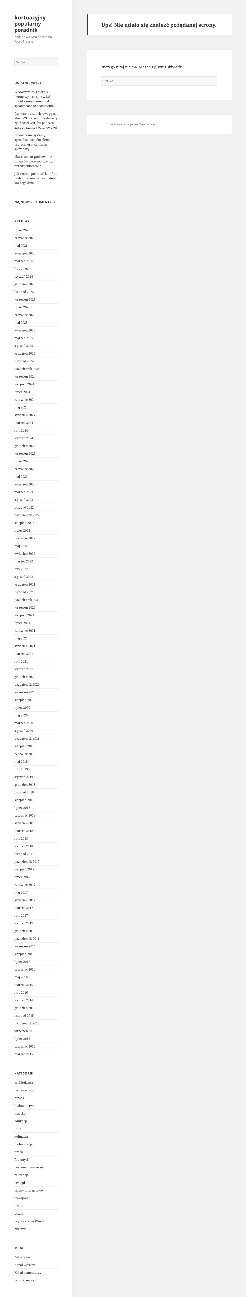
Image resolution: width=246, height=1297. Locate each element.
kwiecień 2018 (24, 823)
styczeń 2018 (23, 846)
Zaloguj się (22, 1257)
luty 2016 (21, 992)
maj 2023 (21, 476)
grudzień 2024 (24, 353)
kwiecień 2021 (24, 646)
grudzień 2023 (24, 446)
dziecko (20, 1113)
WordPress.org (25, 1280)
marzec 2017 (23, 908)
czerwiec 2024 (24, 399)
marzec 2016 (23, 985)
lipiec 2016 (22, 962)
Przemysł (21, 1159)
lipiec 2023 (22, 461)
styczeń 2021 (23, 669)
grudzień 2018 (24, 784)
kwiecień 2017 (24, 900)
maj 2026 (21, 246)
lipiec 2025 (22, 307)
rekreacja (21, 1175)
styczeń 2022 (23, 577)
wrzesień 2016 (25, 946)
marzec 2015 (23, 1054)
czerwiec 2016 (24, 969)
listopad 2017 (24, 854)
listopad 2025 (24, 292)
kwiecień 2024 (24, 415)
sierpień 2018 (24, 800)
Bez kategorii (24, 1090)
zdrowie (20, 1229)
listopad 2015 (24, 1015)
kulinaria (21, 1136)
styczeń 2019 (23, 777)
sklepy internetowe (28, 1190)
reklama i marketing (29, 1167)
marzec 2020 (23, 723)
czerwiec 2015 (24, 1046)
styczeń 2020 (23, 731)
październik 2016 (27, 938)
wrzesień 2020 (25, 692)
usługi (18, 1213)
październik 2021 (27, 600)
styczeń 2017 (23, 923)
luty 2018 (21, 838)
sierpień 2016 (24, 954)
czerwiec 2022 (24, 538)
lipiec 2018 (22, 808)
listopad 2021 (24, 592)
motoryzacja (23, 1144)
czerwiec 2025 (24, 315)
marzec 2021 (23, 654)
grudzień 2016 (24, 931)
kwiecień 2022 (24, 553)
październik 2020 (27, 684)
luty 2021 (21, 661)
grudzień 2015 (24, 1008)
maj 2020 (21, 715)
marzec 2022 (23, 561)
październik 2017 (27, 861)
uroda (18, 1206)
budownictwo (24, 1106)
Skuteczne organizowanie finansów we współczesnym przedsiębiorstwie (34, 161)
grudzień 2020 (24, 677)
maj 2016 (21, 977)
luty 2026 (21, 269)
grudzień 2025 (24, 284)
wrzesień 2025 (25, 299)
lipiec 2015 (22, 1039)
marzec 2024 (23, 423)
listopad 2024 (24, 361)
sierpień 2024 (24, 384)
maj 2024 (21, 407)
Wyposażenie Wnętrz (30, 1221)
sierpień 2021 (24, 615)
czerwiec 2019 (24, 754)
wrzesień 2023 (25, 453)
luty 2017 (21, 915)
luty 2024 (21, 430)
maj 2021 (21, 638)
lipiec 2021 (22, 623)
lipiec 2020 (22, 707)
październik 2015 (27, 1023)
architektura (23, 1082)
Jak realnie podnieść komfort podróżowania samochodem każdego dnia (35, 178)
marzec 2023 (23, 492)
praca (18, 1152)
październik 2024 (27, 369)
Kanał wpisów (24, 1265)
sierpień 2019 (24, 746)
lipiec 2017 (22, 877)
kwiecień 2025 (24, 330)
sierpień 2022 (24, 523)
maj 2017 (21, 892)
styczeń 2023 (23, 500)
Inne (17, 1129)
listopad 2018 (24, 792)
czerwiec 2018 (24, 815)
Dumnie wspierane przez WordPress (128, 124)
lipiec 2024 (22, 392)
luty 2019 (21, 769)
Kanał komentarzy (27, 1272)
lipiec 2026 (22, 230)
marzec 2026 (23, 261)
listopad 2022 (24, 507)
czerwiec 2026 (24, 238)
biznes (19, 1098)
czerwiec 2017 (24, 885)
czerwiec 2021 (24, 630)
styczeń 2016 (23, 1000)
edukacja (21, 1121)
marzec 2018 (23, 831)
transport (21, 1198)
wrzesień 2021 (25, 607)
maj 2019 (21, 761)
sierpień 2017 (24, 869)
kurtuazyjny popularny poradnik (30, 23)
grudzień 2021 (24, 584)
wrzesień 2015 (25, 1031)
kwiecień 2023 (24, 484)
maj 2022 (21, 546)
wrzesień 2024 (25, 376)
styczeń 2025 (23, 346)
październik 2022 (27, 515)
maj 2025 (21, 322)
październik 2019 (27, 738)
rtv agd (19, 1183)
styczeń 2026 (23, 276)
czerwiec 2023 (24, 469)
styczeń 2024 (23, 438)
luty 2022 (21, 569)
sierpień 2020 (24, 700)
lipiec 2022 (22, 530)
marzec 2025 (23, 338)
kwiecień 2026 (24, 253)
